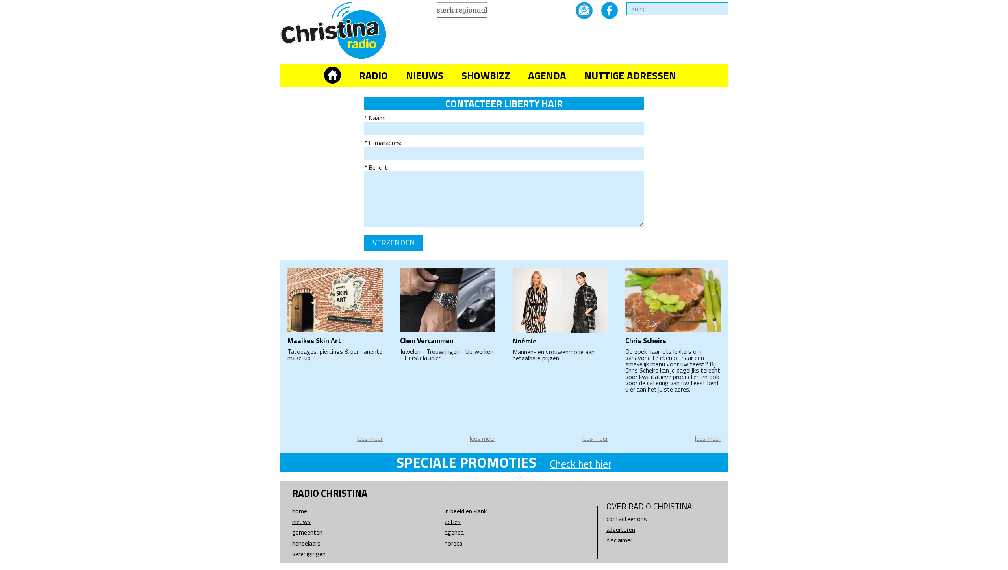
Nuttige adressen (630, 75)
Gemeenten (307, 532)
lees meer (370, 438)
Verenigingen (309, 554)
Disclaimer (619, 540)
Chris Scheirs (645, 340)
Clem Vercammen (427, 340)
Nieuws (424, 75)
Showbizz (485, 75)
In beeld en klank (466, 511)
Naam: (377, 118)
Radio (373, 75)
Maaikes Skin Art (314, 340)
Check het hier (580, 464)
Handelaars (306, 543)
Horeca (453, 543)
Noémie (525, 341)
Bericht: (379, 167)
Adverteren (620, 529)
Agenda (547, 75)
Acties (453, 521)
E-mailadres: (385, 142)
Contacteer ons (626, 519)
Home (299, 511)
